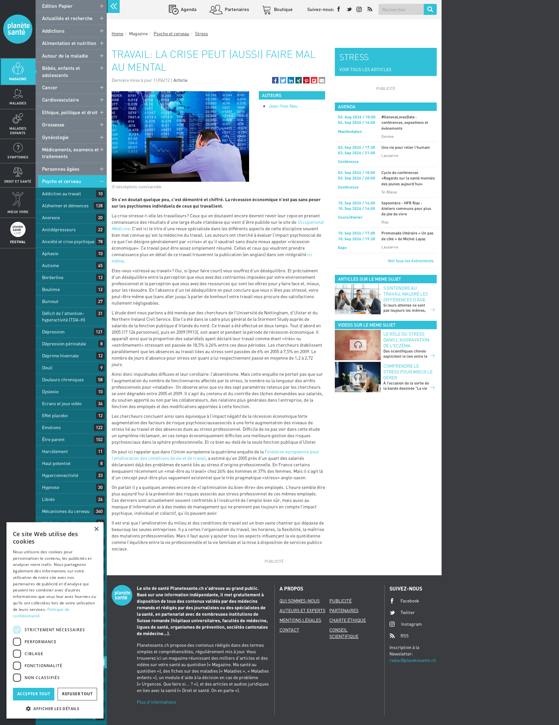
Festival (18, 242)
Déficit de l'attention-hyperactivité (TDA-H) (63, 316)
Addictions (53, 31)
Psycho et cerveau (61, 181)
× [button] (96, 529)
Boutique (283, 9)
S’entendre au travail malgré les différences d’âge (405, 293)
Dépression (53, 331)
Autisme (50, 265)
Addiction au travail (61, 193)
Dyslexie (50, 391)
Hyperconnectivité (60, 475)
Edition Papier (57, 6)
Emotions (51, 427)
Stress (201, 33)
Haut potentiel (56, 463)
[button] (275, 80)
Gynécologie (55, 137)
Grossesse (53, 124)
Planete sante (17, 29)
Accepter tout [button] (33, 694)
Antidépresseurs (59, 229)
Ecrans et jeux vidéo (62, 403)
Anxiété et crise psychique (68, 241)
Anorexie (51, 217)
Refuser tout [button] (77, 694)
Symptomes (17, 157)
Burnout (50, 301)
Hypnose (50, 487)
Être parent (53, 439)
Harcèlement (55, 451)
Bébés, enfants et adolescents (61, 71)
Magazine (18, 79)
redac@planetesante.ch (412, 660)
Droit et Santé (17, 181)
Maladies (18, 103)
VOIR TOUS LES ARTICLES (365, 69)
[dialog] (55, 620)
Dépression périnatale (64, 343)
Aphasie (50, 253)
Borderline (52, 277)
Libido (48, 499)
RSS (404, 635)
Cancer (50, 87)
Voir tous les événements (410, 260)
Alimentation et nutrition (69, 43)
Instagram (411, 624)
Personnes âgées (60, 169)
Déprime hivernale (60, 355)
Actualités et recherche (67, 18)
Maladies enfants (18, 130)
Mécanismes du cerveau (66, 511)
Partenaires (236, 9)
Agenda (188, 9)
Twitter (407, 612)
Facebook (409, 600)
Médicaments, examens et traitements (70, 152)
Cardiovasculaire (60, 100)
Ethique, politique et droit (69, 112)
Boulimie (51, 289)
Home (117, 33)
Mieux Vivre (17, 212)
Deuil (47, 367)
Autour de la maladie (65, 56)
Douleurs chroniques (63, 379)
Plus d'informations (156, 702)
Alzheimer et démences (65, 205)
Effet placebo (55, 415)
